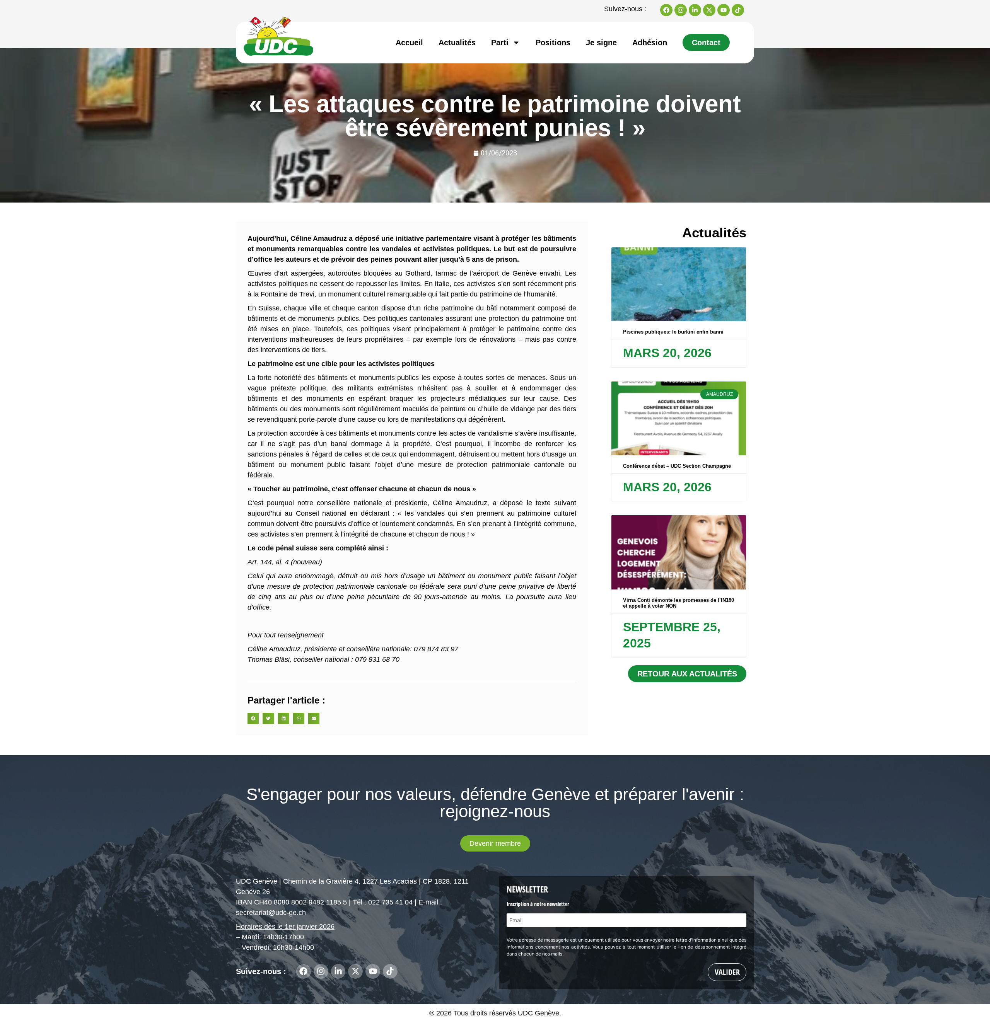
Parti (500, 42)
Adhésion (649, 42)
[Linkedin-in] (695, 10)
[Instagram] (680, 10)
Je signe (601, 42)
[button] (253, 718)
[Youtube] (723, 10)
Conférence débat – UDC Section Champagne (677, 466)
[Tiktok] (738, 10)
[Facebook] (666, 10)
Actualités (457, 42)
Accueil (409, 42)
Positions (553, 42)
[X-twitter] (709, 10)
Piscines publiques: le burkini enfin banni (673, 332)
